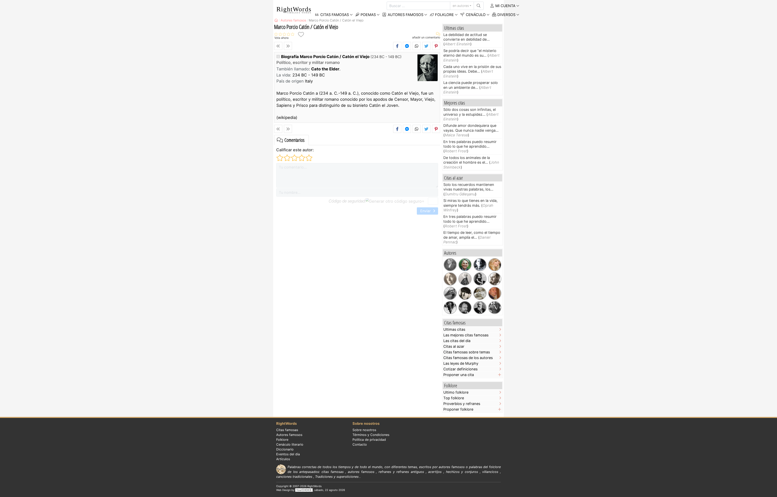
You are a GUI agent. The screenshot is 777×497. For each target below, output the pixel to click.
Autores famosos (405, 15)
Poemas (368, 15)
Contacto (359, 444)
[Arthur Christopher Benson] (450, 265)
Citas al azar (453, 346)
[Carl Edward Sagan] (465, 265)
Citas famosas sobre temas (466, 352)
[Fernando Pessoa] (450, 308)
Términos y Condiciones (370, 435)
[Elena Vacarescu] (480, 279)
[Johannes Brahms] (480, 308)
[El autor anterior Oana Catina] (278, 46)
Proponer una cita (458, 375)
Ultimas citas (454, 329)
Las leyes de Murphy (460, 363)
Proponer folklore (458, 409)
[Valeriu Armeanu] (480, 265)
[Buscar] (479, 6)
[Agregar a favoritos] (300, 34)
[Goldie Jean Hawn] (495, 265)
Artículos (283, 459)
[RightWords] (276, 20)
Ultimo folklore (455, 392)
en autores (461, 6)
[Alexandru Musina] (495, 293)
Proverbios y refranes (461, 404)
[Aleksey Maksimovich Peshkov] (495, 308)
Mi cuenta (504, 6)
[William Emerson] (465, 279)
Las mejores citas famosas (465, 335)
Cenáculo (475, 15)
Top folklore (453, 398)
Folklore (444, 15)
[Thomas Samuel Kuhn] (450, 293)
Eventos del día (288, 454)
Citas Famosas (334, 15)
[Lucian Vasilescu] (465, 308)
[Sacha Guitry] (465, 293)
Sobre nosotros (364, 430)
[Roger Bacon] (480, 293)
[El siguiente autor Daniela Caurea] (288, 46)
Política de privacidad (369, 440)
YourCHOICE (304, 490)
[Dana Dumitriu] (450, 279)
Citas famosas (287, 430)
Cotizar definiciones (460, 369)
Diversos (505, 15)
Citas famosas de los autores (468, 358)
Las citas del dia (456, 341)
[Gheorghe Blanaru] (495, 279)
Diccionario (285, 449)
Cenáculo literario (289, 444)
